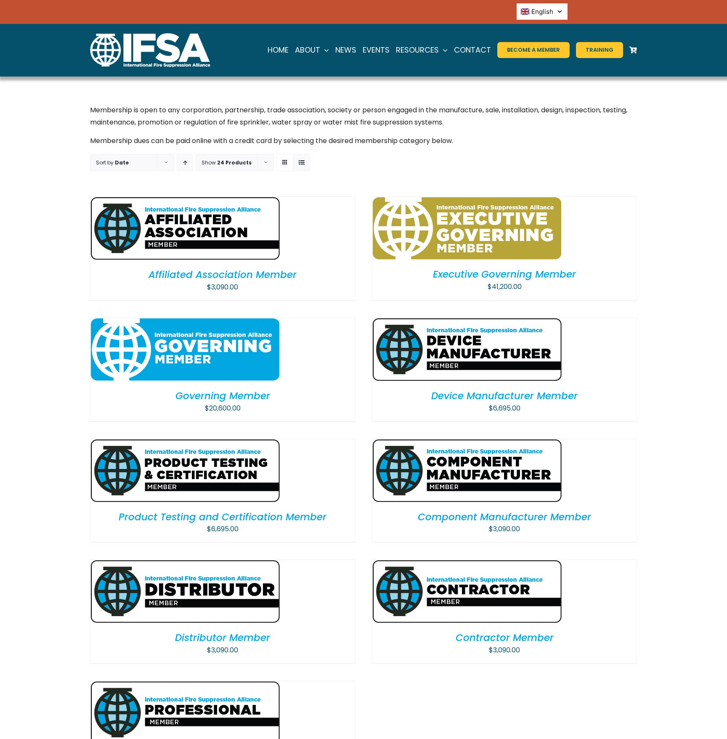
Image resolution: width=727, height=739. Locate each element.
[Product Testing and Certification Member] (185, 445)
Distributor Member (222, 637)
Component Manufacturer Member (504, 517)
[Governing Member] (185, 323)
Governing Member (222, 396)
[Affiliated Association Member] (185, 202)
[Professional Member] (185, 686)
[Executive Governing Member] (467, 202)
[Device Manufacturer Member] (467, 323)
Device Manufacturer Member (504, 396)
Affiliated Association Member (223, 274)
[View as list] (301, 162)
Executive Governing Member (504, 274)
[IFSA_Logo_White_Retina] (150, 36)
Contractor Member (505, 637)
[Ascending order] (185, 162)
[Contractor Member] (467, 565)
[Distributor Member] (185, 565)
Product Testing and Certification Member (222, 517)
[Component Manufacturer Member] (467, 445)
